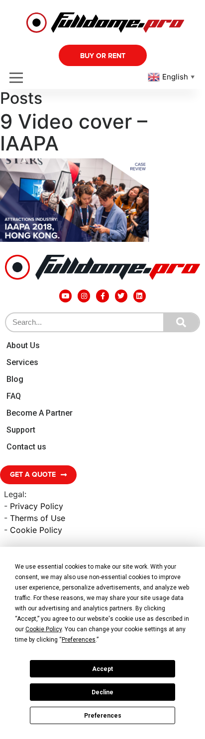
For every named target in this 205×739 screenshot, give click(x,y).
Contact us (26, 446)
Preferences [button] (79, 639)
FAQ (13, 396)
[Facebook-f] (102, 296)
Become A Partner (39, 413)
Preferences (102, 715)
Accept (102, 668)
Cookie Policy (36, 530)
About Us (23, 345)
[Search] (181, 322)
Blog (14, 379)
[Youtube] (65, 296)
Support (20, 430)
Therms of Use (37, 518)
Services (22, 362)
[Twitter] (121, 296)
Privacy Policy (36, 506)
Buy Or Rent (102, 56)
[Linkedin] (139, 296)
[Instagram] (84, 296)
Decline (102, 692)
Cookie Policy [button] (43, 629)
